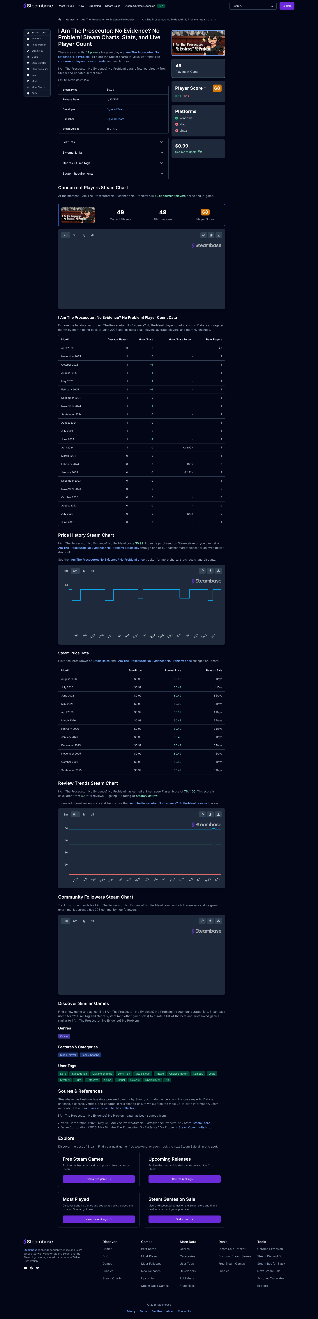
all (92, 235)
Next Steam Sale (268, 1271)
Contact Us (185, 1311)
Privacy (130, 1311)
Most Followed (151, 1263)
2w (65, 235)
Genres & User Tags (76, 163)
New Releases (150, 1271)
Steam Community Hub (195, 1127)
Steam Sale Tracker (231, 1249)
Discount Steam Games (234, 1256)
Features (69, 142)
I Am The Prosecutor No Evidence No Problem (107, 19)
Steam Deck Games (155, 1286)
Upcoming (95, 5)
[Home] (59, 19)
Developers (188, 1271)
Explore (287, 5)
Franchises (187, 1286)
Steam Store (201, 1123)
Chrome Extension (270, 1249)
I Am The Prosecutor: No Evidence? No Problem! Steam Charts (178, 19)
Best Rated (148, 1249)
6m (75, 571)
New (81, 5)
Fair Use (157, 1311)
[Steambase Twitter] (37, 1268)
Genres (185, 1249)
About (170, 1311)
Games (70, 19)
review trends (96, 61)
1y (83, 235)
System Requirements (78, 173)
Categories (187, 1256)
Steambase (30, 1249)
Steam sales (101, 661)
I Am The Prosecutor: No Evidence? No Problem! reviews (167, 803)
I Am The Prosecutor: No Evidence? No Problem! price (107, 559)
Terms (143, 1311)
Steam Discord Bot (270, 1256)
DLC (106, 1256)
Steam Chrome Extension (140, 5)
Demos (107, 1263)
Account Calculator (270, 1278)
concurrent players (71, 61)
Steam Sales (112, 5)
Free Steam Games (231, 1263)
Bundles (108, 1271)
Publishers (187, 1278)
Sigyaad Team (115, 109)
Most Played (66, 5)
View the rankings (97, 1219)
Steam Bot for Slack (271, 1263)
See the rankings (182, 1179)
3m (75, 235)
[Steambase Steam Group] (31, 1268)
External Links (73, 152)
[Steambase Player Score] (205, 88)
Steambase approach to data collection (108, 1108)
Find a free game (96, 1179)
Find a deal (182, 1219)
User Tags (187, 1263)
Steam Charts (112, 1278)
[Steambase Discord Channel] (25, 1268)
